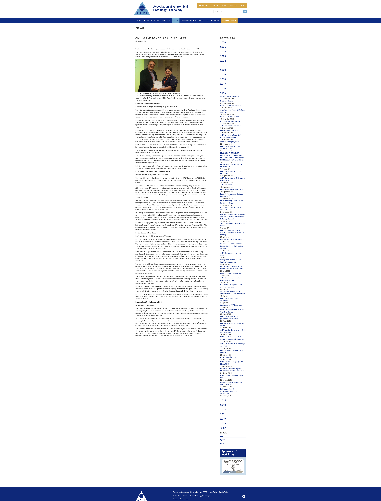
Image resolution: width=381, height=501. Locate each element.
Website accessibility (186, 492)
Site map (198, 492)
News (222, 436)
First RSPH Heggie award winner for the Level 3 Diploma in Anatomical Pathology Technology (232, 216)
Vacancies (233, 5)
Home (139, 20)
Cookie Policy (223, 492)
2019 (223, 74)
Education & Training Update (230, 121)
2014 (223, 400)
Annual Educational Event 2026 (192, 20)
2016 (223, 88)
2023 (223, 56)
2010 (223, 418)
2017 (223, 83)
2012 (223, 409)
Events (224, 5)
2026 (223, 42)
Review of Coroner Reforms (230, 117)
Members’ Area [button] (228, 21)
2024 (223, 51)
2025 (223, 47)
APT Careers (203, 5)
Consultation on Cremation (229, 96)
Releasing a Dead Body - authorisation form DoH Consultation (228, 391)
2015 (223, 93)
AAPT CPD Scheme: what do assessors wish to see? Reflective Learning (232, 232)
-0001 (223, 428)
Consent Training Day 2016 (229, 142)
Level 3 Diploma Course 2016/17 (231, 273)
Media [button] (176, 20)
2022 (223, 60)
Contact (243, 5)
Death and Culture (226, 101)
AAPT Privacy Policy (210, 492)
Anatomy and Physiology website (231, 239)
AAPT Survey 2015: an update (230, 126)
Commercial (215, 5)
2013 (223, 405)
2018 (223, 79)
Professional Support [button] (151, 20)
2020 (223, 70)
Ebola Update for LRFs (228, 357)
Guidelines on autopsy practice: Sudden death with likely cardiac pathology (231, 246)
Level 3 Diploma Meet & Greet (230, 105)
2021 (223, 65)
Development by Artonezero (180, 499)
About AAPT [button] (166, 20)
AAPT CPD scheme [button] (212, 20)
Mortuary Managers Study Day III (231, 189)
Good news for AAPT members (231, 305)
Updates (223, 440)
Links (222, 443)
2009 (223, 423)
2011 (223, 414)
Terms (175, 492)
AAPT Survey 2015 (227, 185)
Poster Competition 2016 (229, 130)
